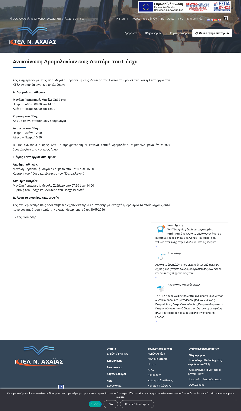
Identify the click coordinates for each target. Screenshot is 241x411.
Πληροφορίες (153, 33)
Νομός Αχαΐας (156, 353)
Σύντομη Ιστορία (158, 358)
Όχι (111, 404)
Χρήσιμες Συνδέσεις (160, 380)
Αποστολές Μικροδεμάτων (205, 379)
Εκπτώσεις (167, 18)
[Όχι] (236, 400)
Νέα (180, 18)
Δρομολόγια (131, 33)
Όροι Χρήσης (196, 384)
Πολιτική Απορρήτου (137, 404)
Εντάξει (95, 404)
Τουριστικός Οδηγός (144, 18)
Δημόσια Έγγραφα (117, 353)
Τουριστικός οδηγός (160, 348)
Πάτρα (152, 364)
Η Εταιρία (122, 18)
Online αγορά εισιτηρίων (214, 33)
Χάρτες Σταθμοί (179, 33)
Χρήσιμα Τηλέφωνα (159, 385)
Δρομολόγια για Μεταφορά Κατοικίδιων (204, 371)
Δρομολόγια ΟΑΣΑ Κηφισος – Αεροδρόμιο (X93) (206, 362)
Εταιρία (111, 348)
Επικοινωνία (194, 18)
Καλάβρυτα (154, 374)
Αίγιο (151, 369)
